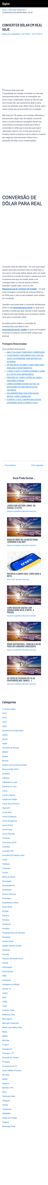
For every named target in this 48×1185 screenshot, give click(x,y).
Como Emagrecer (9, 821)
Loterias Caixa (8, 1010)
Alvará (4, 739)
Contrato (6, 864)
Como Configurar (9, 816)
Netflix (5, 1036)
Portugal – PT (8, 1053)
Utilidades (6, 1113)
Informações (7, 971)
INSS (4, 976)
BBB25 (5, 752)
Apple (4, 743)
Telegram (6, 1101)
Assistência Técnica (10, 748)
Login (4, 1006)
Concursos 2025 (9, 842)
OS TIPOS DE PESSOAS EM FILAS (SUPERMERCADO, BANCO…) (21, 679)
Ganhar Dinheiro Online (11, 946)
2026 (4, 726)
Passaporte (7, 1049)
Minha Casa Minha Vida (12, 1027)
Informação (7, 967)
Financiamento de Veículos (13, 933)
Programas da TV (9, 1066)
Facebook (6, 924)
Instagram (6, 980)
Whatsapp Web (8, 1126)
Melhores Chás (8, 1014)
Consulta (6, 847)
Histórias (6, 950)
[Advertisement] (24, 63)
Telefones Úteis (8, 1096)
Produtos (6, 1062)
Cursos (5, 872)
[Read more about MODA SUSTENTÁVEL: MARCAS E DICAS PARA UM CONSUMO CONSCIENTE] (24, 631)
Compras (6, 838)
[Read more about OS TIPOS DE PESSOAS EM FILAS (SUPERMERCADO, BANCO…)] (24, 665)
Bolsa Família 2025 (10, 769)
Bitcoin (5, 761)
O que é (5, 1044)
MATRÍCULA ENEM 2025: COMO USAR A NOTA (24, 574)
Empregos (6, 898)
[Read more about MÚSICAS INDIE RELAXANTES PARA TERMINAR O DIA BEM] (24, 527)
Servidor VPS (7, 1088)
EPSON (5, 911)
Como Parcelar (8, 834)
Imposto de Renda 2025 (12, 958)
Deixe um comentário (11, 34)
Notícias (5, 1040)
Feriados (6, 928)
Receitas (5, 1075)
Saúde (4, 1079)
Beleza (5, 756)
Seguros (5, 1083)
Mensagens (7, 1019)
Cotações (6, 868)
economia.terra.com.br (23, 308)
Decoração (6, 881)
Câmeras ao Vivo (9, 786)
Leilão (4, 1002)
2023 (4, 713)
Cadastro (6, 773)
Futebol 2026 (8, 941)
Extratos (5, 920)
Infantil (5, 963)
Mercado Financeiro (29, 511)
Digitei (6, 3)
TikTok (5, 1105)
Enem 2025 (11, 579)
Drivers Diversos (9, 894)
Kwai (4, 997)
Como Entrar (7, 825)
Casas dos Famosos (11, 804)
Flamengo (6, 937)
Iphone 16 (6, 989)
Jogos (5, 993)
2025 (4, 722)
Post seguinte (38, 465)
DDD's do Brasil (8, 877)
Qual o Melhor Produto (11, 1070)
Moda (4, 1032)
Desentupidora (8, 885)
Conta (4, 860)
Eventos (5, 915)
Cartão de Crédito (9, 799)
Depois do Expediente (14, 511)
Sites (4, 1092)
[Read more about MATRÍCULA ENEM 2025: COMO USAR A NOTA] (24, 561)
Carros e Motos (8, 795)
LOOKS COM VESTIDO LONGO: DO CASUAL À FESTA (21, 506)
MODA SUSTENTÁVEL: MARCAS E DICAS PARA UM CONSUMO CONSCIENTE (24, 645)
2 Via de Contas (9, 709)
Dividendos (7, 890)
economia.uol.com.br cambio (14, 329)
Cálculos (5, 778)
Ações (5, 735)
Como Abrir (7, 812)
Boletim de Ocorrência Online (14, 765)
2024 (4, 717)
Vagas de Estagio (9, 1118)
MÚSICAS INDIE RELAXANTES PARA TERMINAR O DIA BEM (22, 540)
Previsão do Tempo (10, 1057)
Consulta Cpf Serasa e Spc (13, 855)
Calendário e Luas (9, 782)
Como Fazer (7, 829)
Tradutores (6, 1109)
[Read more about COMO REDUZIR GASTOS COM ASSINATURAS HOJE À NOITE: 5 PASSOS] (24, 595)
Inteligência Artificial (10, 984)
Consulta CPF (8, 851)
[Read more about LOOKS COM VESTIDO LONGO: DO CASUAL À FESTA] (24, 492)
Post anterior (9, 465)
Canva (4, 791)
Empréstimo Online (10, 903)
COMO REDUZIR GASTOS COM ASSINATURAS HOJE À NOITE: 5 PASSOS (20, 610)
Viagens (5, 1122)
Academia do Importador (13, 730)
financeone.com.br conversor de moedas (19, 289)
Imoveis (5, 954)
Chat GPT (6, 808)
